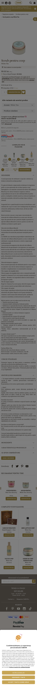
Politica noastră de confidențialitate (19, 667)
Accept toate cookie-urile (18, 682)
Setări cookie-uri (18, 672)
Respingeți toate (18, 677)
